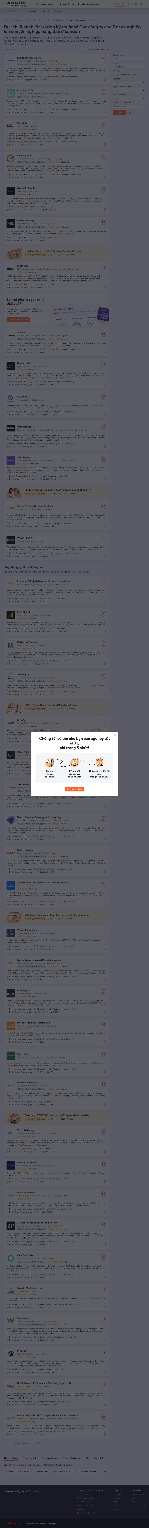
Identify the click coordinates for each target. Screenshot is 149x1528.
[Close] (115, 734)
